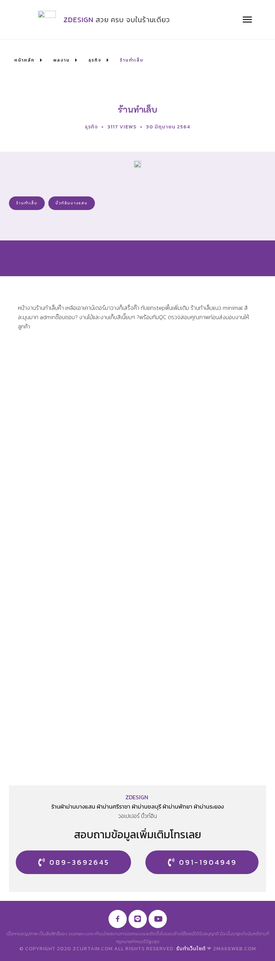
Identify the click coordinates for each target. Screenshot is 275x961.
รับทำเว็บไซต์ (191, 948)
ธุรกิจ (91, 127)
